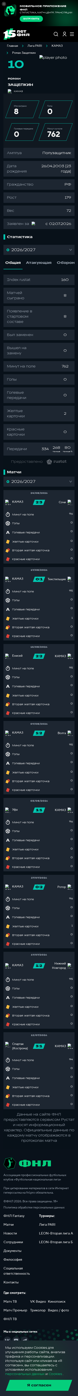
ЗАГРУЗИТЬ (31, 18)
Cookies (55, 1374)
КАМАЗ (57, 46)
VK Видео (38, 1301)
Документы (12, 1251)
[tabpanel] (39, 365)
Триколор (38, 1310)
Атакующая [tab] (39, 262)
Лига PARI (35, 46)
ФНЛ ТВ (10, 1319)
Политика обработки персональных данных (34, 1208)
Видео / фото (58, 1310)
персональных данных (25, 1374)
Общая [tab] (13, 262)
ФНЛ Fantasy (13, 1216)
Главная (12, 46)
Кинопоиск (56, 1301)
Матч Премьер (15, 1310)
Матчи (8, 1224)
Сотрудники (13, 1242)
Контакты (11, 1282)
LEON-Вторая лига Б (56, 1242)
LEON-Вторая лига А (56, 1233)
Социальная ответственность (16, 1271)
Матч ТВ (10, 1301)
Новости (10, 1233)
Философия (12, 1259)
